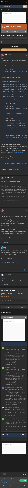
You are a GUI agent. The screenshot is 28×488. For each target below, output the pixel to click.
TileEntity (8, 415)
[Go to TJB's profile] (3, 419)
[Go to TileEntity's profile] (3, 408)
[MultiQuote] (2, 173)
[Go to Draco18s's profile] (2, 178)
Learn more (2, 2)
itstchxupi (8, 364)
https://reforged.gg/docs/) (16, 152)
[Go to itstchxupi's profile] (3, 348)
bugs (6, 347)
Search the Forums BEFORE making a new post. (11, 27)
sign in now (8, 293)
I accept (24, 480)
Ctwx (4, 42)
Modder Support (14, 42)
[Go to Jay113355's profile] (2, 247)
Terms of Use (4, 482)
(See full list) (23, 434)
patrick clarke (8, 404)
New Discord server (8, 317)
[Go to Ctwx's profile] (2, 42)
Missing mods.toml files (10, 367)
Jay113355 (7, 247)
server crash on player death (12, 407)
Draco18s (7, 177)
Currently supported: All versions (11, 31)
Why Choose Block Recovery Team (13, 387)
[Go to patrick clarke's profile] (3, 388)
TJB (6, 429)
